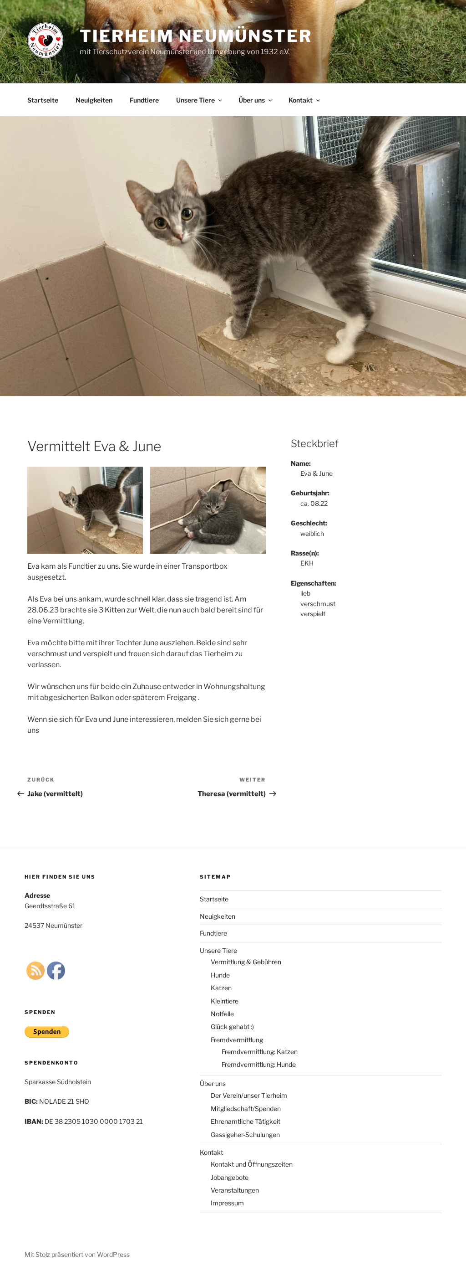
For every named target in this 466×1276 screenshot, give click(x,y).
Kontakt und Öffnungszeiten (252, 1164)
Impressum (227, 1203)
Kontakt (301, 100)
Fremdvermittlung (237, 1040)
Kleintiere (224, 1001)
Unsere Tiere (195, 100)
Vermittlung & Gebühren (246, 962)
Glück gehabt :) (232, 1026)
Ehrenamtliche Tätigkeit (245, 1121)
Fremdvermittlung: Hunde (259, 1064)
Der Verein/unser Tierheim (249, 1095)
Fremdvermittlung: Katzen (260, 1051)
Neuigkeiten (94, 100)
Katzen (221, 988)
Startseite (42, 100)
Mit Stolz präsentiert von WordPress (77, 1254)
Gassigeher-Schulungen (245, 1134)
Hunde (220, 975)
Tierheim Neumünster (196, 36)
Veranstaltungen (235, 1190)
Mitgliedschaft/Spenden (246, 1108)
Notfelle (222, 1014)
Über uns (251, 100)
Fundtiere (144, 100)
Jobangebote (229, 1177)
